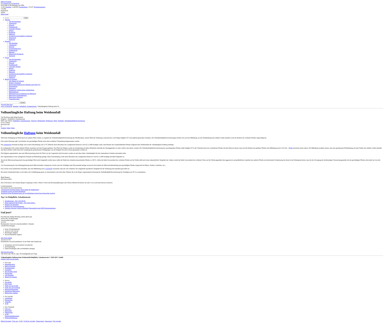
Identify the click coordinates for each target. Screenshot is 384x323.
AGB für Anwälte (29, 321)
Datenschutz (9, 312)
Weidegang (49, 121)
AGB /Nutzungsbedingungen (12, 315)
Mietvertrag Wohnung (16, 97)
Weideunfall (41, 121)
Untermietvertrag (14, 99)
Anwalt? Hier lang (6, 104)
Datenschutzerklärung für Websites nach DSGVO (24, 85)
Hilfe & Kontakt (6, 2)
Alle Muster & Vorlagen (16, 81)
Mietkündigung (13, 92)
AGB (6, 303)
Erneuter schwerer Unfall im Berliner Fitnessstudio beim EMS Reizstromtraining (30, 208)
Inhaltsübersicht (10, 264)
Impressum (12, 88)
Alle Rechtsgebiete (15, 21)
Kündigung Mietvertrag (12, 291)
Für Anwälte (57, 321)
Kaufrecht (12, 32)
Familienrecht (13, 27)
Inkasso (11, 30)
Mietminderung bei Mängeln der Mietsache (22, 94)
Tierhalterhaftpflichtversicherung (74, 121)
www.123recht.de (6, 106)
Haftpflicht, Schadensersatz (28, 106)
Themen (7, 20)
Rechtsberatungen (39, 7)
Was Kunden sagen (11, 271)
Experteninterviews (15, 48)
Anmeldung (8, 298)
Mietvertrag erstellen (11, 293)
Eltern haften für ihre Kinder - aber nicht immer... (20, 203)
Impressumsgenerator (11, 289)
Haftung (30, 133)
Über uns (8, 309)
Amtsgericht (7, 144)
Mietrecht (12, 34)
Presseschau (8, 273)
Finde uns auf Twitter (11, 286)
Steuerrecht (12, 38)
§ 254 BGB (48, 169)
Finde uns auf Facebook (12, 287)
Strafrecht (12, 39)
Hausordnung (13, 86)
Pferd (55, 121)
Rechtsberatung (10, 268)
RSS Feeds (8, 284)
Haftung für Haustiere (12, 204)
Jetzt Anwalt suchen (7, 252)
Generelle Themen (14, 29)
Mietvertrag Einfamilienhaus (18, 95)
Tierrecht (33, 121)
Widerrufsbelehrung (11, 318)
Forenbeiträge (23, 7)
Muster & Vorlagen (11, 79)
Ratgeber (8, 7)
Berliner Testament (15, 83)
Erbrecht (11, 25)
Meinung (11, 52)
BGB (290, 148)
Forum (7, 57)
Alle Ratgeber (13, 43)
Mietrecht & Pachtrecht (16, 54)
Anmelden (8, 270)
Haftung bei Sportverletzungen (14, 206)
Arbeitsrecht (12, 23)
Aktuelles (8, 302)
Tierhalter (61, 121)
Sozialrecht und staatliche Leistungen (20, 36)
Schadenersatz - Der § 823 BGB (15, 201)
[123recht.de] (10, 3)
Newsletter (8, 282)
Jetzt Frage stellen (6, 238)
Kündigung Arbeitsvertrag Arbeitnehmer (21, 90)
